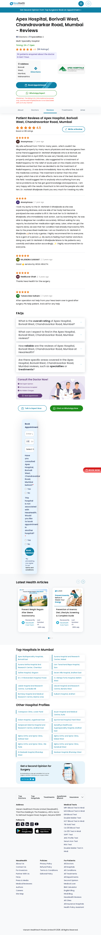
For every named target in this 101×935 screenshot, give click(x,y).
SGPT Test (68, 834)
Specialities (35, 36)
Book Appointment (29, 551)
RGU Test (68, 844)
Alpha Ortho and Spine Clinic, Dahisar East (30, 737)
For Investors (21, 870)
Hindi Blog (68, 894)
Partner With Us (22, 873)
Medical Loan (70, 883)
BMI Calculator (70, 887)
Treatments (67, 110)
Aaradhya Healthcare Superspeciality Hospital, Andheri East (68, 728)
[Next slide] (83, 582)
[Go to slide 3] (52, 638)
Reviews (50, 110)
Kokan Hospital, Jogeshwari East (31, 720)
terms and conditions (29, 569)
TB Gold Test (69, 824)
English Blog (69, 890)
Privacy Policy (46, 863)
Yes (29, 489)
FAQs (18, 877)
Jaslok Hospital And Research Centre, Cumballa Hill (30, 687)
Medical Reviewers (24, 883)
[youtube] (36, 824)
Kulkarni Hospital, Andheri (64, 694)
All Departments (71, 877)
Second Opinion (71, 880)
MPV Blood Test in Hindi (74, 808)
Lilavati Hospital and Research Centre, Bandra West (66, 687)
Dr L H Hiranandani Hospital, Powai (32, 678)
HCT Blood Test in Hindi (74, 821)
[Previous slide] (78, 582)
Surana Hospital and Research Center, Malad (67, 658)
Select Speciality (30, 449)
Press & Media (22, 880)
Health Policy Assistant (74, 907)
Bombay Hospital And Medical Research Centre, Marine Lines (31, 695)
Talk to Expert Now (33, 408)
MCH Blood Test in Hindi (74, 811)
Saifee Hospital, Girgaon (28, 672)
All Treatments (70, 873)
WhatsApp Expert (37, 93)
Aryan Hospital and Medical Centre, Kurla (65, 713)
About (20, 110)
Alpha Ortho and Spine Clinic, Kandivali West (66, 745)
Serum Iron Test (71, 841)
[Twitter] (22, 824)
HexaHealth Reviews (72, 897)
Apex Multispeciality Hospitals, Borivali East (30, 658)
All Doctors (69, 863)
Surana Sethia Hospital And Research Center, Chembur (30, 666)
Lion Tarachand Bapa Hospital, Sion (67, 666)
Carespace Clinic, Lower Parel (30, 712)
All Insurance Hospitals (74, 904)
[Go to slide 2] (50, 638)
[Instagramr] (32, 824)
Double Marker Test (72, 818)
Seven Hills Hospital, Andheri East (68, 672)
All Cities (67, 900)
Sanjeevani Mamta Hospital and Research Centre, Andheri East (31, 726)
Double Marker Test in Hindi (73, 850)
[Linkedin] (27, 824)
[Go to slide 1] (48, 638)
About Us (20, 863)
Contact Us (21, 867)
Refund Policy (46, 867)
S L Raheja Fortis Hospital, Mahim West (68, 679)
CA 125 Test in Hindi (72, 831)
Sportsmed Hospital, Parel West (67, 720)
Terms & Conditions (49, 870)
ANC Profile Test (71, 838)
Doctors (21, 36)
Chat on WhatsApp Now (67, 408)
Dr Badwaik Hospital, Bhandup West (30, 753)
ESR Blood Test (70, 814)
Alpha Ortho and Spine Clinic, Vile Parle (32, 745)
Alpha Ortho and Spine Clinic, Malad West (66, 737)
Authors (19, 887)
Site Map (20, 894)
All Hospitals (69, 867)
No (28, 492)
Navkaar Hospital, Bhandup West (68, 752)
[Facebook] (18, 824)
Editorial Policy (46, 873)
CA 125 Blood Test (72, 828)
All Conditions (70, 870)
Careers (19, 890)
